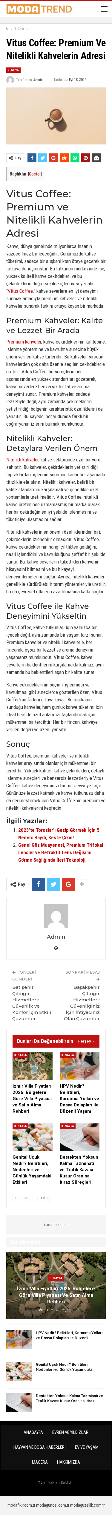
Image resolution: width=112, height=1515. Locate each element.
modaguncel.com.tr (52, 1505)
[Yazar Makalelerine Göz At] (56, 916)
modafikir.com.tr (21, 1505)
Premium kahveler (23, 342)
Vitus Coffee (20, 291)
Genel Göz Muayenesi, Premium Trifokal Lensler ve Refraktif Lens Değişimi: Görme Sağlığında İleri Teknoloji (60, 852)
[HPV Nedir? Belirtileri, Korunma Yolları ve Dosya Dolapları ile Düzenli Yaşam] (80, 1066)
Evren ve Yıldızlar (70, 1432)
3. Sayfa (13, 70)
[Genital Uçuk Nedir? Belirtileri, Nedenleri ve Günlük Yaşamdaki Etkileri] (33, 1137)
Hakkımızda (68, 1462)
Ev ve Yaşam (87, 1447)
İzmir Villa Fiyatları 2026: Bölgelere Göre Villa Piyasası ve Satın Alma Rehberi (56, 1295)
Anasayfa (33, 1432)
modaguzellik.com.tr (87, 1505)
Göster (35, 174)
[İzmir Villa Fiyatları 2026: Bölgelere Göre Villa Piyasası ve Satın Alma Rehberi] (33, 1066)
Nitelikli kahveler (22, 460)
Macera (40, 1462)
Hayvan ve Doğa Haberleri (39, 1447)
